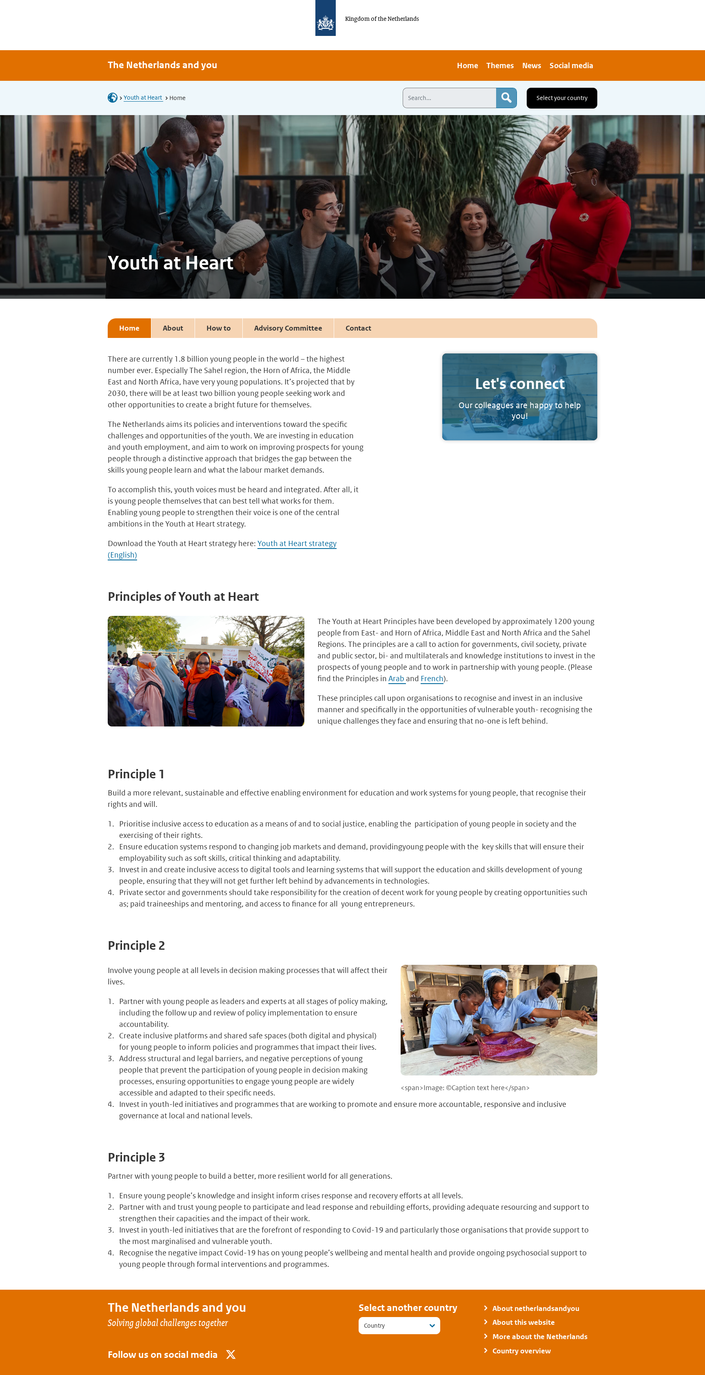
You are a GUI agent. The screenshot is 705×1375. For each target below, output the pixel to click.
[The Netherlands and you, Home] (115, 97)
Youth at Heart (143, 97)
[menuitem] (467, 65)
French (432, 678)
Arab (397, 678)
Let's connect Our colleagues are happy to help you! (519, 397)
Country (374, 1325)
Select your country (562, 98)
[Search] (506, 98)
